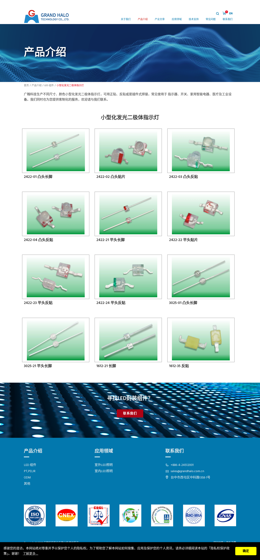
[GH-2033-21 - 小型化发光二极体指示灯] (129, 218)
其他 (27, 483)
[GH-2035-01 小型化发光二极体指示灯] (202, 281)
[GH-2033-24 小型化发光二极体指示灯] (129, 281)
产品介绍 (143, 19)
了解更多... (30, 553)
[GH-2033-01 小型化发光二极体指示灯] (56, 155)
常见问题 (211, 19)
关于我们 (126, 19)
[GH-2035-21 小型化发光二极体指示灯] (56, 344)
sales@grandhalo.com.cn (187, 471)
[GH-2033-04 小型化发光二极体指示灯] (56, 218)
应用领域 (177, 19)
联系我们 (228, 19)
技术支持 (194, 19)
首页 (26, 85)
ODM (27, 477)
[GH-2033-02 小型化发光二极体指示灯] (129, 155)
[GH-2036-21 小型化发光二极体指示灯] (129, 344)
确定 (246, 551)
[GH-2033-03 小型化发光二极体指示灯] (202, 155)
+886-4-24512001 (182, 465)
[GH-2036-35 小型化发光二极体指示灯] (202, 344)
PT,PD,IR (29, 471)
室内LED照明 (104, 471)
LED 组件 (49, 85)
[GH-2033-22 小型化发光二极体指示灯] (202, 218)
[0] (224, 13)
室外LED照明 (104, 465)
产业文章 (160, 19)
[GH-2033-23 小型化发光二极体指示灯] (56, 281)
